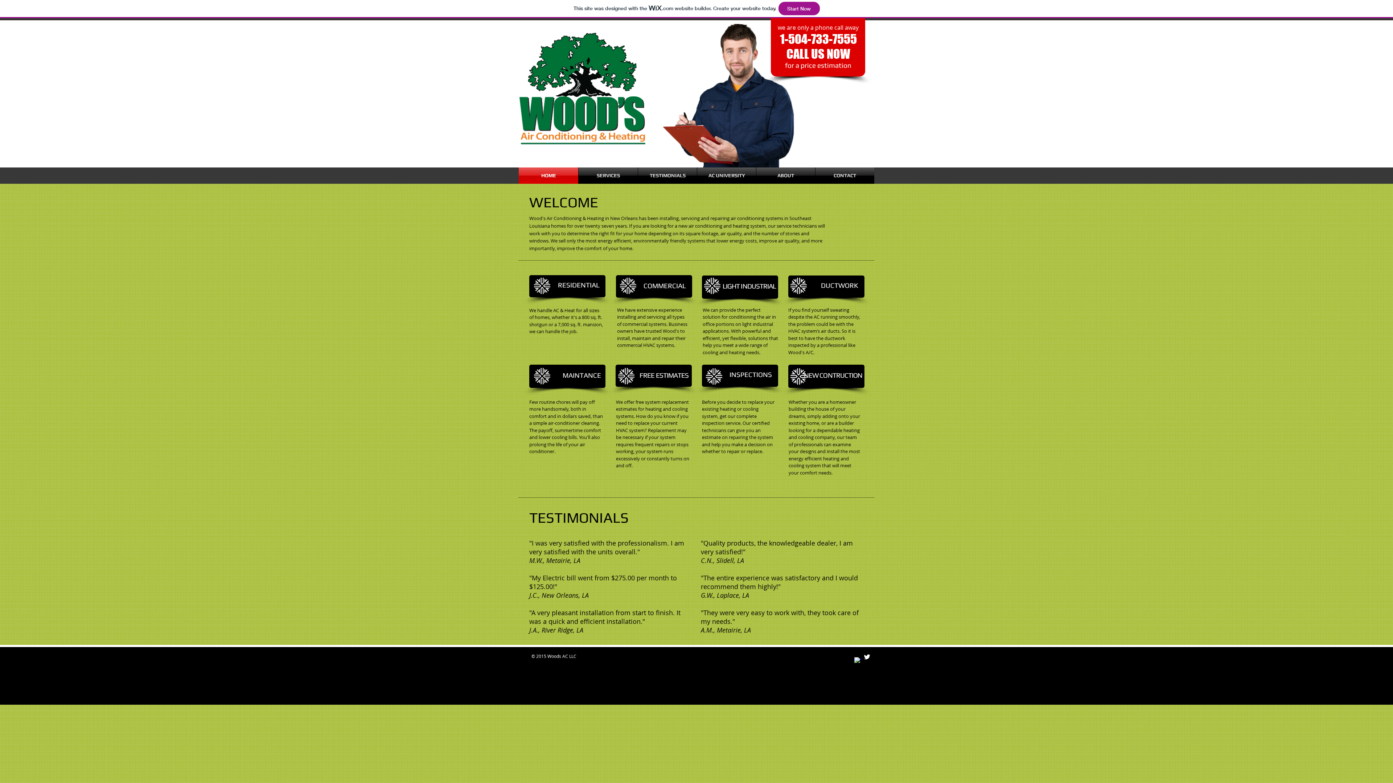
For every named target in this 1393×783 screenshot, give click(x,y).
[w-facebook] (858, 660)
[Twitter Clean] (867, 656)
